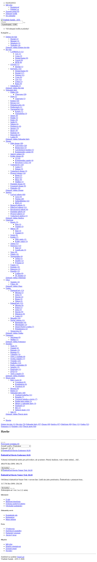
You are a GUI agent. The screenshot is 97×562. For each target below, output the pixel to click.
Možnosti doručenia (13, 502)
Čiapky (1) (14, 265)
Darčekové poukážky (14, 531)
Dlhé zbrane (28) (16, 143)
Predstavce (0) (15, 126)
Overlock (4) (20, 386)
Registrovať (14, 7)
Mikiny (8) (14, 229)
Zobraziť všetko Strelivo (15, 218)
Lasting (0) (19, 273)
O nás (8, 499)
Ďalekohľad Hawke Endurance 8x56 (16, 455)
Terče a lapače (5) (17, 374)
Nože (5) (13, 346)
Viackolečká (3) (21, 114)
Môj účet (9, 544)
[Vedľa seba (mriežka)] (4, 442)
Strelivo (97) (55, 424)
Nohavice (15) (15, 246)
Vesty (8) (13, 252)
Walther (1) (19, 182)
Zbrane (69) (46, 424)
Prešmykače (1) (16, 107)
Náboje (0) (14, 124)
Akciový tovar (11, 535)
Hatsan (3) (19, 169)
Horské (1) (19, 67)
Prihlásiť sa (14, 9)
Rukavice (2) (15, 269)
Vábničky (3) (15, 354)
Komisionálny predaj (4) (24, 160)
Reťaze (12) (14, 103)
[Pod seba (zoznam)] (2, 442)
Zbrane (8, 141)
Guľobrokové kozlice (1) (24, 150)
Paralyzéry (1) (15, 369)
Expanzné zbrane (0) (18, 186)
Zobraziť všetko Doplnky (15, 376)
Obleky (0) (14, 254)
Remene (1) (14, 352)
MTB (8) (18, 62)
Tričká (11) (14, 244)
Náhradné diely (11, 90)
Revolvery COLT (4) (23, 163)
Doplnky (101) (17, 426)
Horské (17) (19, 73)
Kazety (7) (19, 111)
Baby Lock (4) (15, 380)
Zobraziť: (4, 448)
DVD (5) (13, 371)
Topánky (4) (15, 282)
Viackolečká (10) (16, 109)
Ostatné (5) (19, 233)
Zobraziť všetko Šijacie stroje (17, 414)
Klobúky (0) (15, 267)
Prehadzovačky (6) (17, 105)
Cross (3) (18, 56)
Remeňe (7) (19, 397)
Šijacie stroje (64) (29, 426)
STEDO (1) (14, 64)
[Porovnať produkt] (14, 468)
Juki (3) (13, 412)
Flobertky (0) (15, 188)
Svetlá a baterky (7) (17, 359)
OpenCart (20, 557)
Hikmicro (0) (20, 314)
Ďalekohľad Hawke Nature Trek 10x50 (17, 475)
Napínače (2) (20, 406)
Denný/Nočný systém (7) (24, 327)
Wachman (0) (15, 337)
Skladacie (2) (15, 43)
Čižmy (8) (14, 284)
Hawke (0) (19, 312)
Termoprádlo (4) (16, 256)
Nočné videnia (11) (17, 320)
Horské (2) (14, 39)
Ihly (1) (18, 408)
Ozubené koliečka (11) (23, 395)
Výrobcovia (10, 529)
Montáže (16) (15, 318)
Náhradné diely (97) (33, 424)
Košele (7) (14, 237)
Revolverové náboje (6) (19, 209)
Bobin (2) (14, 391)
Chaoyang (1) (20, 99)
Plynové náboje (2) (17, 214)
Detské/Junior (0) (21, 58)
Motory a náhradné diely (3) (25, 403)
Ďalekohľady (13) (17, 290)
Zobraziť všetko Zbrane (14, 190)
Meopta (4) (19, 305)
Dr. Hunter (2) (20, 276)
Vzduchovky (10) (17, 165)
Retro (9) (18, 84)
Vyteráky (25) (15, 361)
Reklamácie (10, 517)
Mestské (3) (14, 41)
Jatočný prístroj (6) (17, 154)
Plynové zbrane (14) (18, 173)
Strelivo (8, 192)
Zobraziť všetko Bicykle (15, 88)
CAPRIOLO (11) (17, 52)
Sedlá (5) (13, 122)
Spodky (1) (19, 261)
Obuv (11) (76, 424)
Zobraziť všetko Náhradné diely (18, 139)
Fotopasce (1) (6, 426)
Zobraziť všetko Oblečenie (16, 278)
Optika (8, 288)
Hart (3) (18, 231)
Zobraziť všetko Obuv (14, 286)
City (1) (18, 54)
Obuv (8, 280)
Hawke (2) (19, 297)
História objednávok (13, 546)
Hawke (8, 420)
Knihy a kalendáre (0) (18, 365)
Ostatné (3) (19, 227)
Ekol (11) (18, 177)
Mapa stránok (11, 519)
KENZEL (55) (15, 69)
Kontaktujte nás (11, 515)
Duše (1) (13, 96)
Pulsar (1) (18, 308)
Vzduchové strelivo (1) (19, 216)
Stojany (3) (14, 128)
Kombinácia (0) (21, 384)
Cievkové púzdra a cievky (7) (26, 399)
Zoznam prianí (11, 549)
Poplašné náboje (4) (17, 212)
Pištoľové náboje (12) (18, 207)
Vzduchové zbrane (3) (18, 171)
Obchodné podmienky (14, 506)
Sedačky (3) (14, 367)
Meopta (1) (19, 293)
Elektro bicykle (11, 37)
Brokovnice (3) (20, 148)
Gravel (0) (19, 60)
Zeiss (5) (18, 295)
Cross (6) (18, 77)
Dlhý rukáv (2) (20, 239)
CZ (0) (17, 158)
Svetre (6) (14, 235)
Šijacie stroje (10, 378)
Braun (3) (18, 299)
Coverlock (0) (20, 382)
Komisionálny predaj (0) (24, 152)
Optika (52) (84, 424)
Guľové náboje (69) (17, 195)
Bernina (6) (14, 389)
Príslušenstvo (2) (21, 329)
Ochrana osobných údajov (15, 504)
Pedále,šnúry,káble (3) (23, 401)
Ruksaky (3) (15, 350)
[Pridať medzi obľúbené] (11, 468)
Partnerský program (13, 533)
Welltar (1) (14, 340)
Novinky (9, 551)
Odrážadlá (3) (15, 86)
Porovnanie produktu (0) (10, 444)
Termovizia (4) (15, 331)
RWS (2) (18, 203)
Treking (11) (19, 75)
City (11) (18, 79)
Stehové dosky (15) (22, 410)
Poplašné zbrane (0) (17, 184)
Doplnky (9, 344)
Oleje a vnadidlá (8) (17, 357)
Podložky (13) (15, 363)
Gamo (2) (18, 316)
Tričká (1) (18, 258)
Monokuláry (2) (21, 325)
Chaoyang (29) (20, 94)
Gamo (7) (18, 167)
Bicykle (8, 50)
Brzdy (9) (14, 131)
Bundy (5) (14, 222)
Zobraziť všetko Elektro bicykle (17, 47)
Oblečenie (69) (66, 424)
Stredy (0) (14, 116)
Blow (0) (18, 180)
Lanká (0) (14, 137)
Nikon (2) (18, 301)
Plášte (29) (14, 92)
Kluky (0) (14, 120)
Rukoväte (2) (15, 135)
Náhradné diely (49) (17, 393)
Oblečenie (9, 220)
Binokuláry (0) (20, 322)
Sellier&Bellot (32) (22, 201)
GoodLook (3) (20, 250)
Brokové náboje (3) (17, 205)
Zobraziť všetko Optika (14, 333)
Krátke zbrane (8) (17, 156)
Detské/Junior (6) (21, 71)
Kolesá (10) (14, 101)
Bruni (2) (18, 175)
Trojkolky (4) (15, 45)
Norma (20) (19, 199)
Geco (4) (18, 197)
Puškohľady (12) (16, 303)
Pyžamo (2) (19, 263)
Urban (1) (18, 82)
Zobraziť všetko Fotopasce (16, 342)
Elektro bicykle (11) (8, 424)
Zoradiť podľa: (6, 446)
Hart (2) (18, 224)
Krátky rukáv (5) (21, 241)
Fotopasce (9, 335)
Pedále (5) (14, 118)
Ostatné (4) (14, 348)
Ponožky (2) (15, 271)
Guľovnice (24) (21, 145)
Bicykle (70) (21, 424)
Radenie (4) (14, 133)
